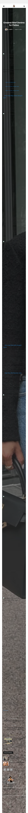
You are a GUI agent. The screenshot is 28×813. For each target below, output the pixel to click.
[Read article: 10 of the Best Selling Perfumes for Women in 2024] (6, 758)
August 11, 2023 (18, 29)
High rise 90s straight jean (12, 86)
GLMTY (11, 29)
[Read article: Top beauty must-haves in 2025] (6, 764)
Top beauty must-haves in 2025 (17, 762)
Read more (8, 752)
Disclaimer (19, 789)
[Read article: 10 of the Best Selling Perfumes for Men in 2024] (7, 741)
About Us (9, 789)
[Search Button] (24, 6)
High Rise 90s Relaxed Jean (13, 373)
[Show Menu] (3, 6)
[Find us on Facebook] (3, 797)
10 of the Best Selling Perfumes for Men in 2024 (18, 740)
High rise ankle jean (10, 82)
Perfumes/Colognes (10, 739)
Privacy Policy (6, 790)
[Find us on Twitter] (6, 797)
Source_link (5, 710)
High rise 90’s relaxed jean (12, 90)
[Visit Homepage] (14, 6)
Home (4, 789)
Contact (13, 789)
